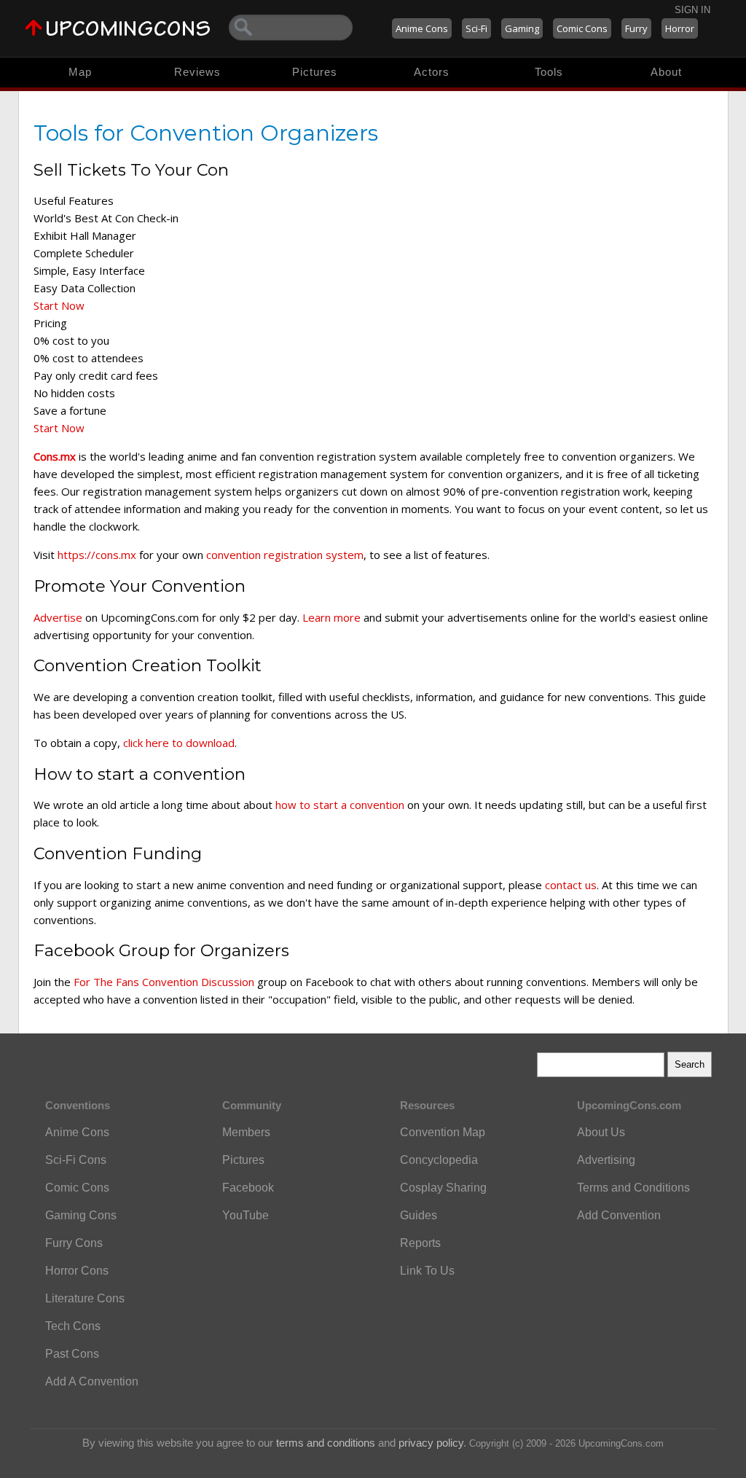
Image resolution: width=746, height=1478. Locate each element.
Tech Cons (73, 1326)
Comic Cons (582, 28)
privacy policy (430, 1442)
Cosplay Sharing (443, 1187)
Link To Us (427, 1270)
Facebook (248, 1187)
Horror (679, 28)
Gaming (522, 28)
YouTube (245, 1215)
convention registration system (285, 554)
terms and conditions (325, 1442)
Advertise (58, 617)
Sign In (692, 9)
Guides (418, 1215)
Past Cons (72, 1354)
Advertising (606, 1160)
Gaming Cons (81, 1215)
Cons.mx (55, 456)
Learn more (331, 617)
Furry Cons (74, 1243)
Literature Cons (85, 1298)
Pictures (314, 72)
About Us (601, 1132)
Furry (636, 28)
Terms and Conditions (633, 1187)
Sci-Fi (476, 28)
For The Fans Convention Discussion (164, 981)
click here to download (179, 742)
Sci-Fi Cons (75, 1160)
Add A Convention (91, 1381)
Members (246, 1132)
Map (80, 72)
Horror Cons (77, 1270)
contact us (571, 884)
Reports (420, 1243)
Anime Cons (422, 28)
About (666, 72)
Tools (549, 72)
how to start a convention (339, 804)
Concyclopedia (439, 1160)
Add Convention (619, 1215)
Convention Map (442, 1132)
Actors (431, 72)
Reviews (197, 72)
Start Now (59, 305)
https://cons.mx (97, 554)
